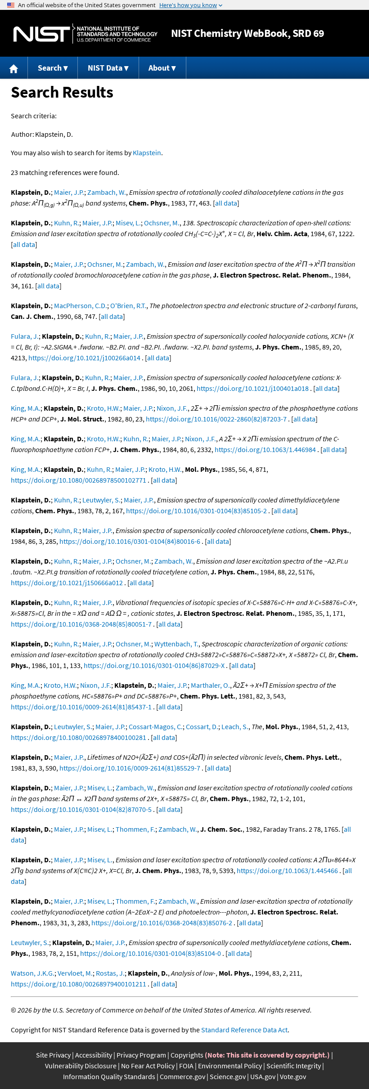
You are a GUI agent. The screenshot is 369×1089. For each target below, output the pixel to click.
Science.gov (228, 1076)
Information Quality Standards (109, 1076)
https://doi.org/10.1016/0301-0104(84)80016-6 (129, 541)
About (159, 68)
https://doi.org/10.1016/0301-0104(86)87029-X (154, 665)
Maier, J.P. (69, 192)
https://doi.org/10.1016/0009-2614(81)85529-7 (129, 767)
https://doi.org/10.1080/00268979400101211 (78, 983)
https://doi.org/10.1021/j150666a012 (67, 582)
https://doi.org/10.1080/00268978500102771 (78, 479)
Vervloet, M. (75, 972)
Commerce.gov (182, 1076)
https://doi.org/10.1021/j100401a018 (253, 388)
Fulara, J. (25, 336)
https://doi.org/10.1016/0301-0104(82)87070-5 (81, 809)
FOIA (186, 1065)
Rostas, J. (110, 972)
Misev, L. (128, 222)
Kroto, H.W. (103, 407)
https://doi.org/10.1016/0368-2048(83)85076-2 (161, 922)
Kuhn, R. (66, 222)
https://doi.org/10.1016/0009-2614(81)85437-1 (81, 706)
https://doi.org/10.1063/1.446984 (265, 449)
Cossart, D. (202, 726)
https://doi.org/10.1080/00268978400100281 (78, 737)
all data (226, 202)
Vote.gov (293, 1076)
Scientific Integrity (293, 1065)
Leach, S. (234, 726)
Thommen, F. (135, 829)
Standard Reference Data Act (244, 1029)
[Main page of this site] (14, 68)
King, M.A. (25, 407)
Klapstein (147, 152)
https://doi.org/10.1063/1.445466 (287, 870)
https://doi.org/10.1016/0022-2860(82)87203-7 (216, 418)
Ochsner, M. (162, 222)
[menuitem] (14, 68)
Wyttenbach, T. (176, 643)
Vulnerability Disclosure (81, 1065)
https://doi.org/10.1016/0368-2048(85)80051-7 (81, 623)
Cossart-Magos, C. (156, 726)
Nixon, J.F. (172, 407)
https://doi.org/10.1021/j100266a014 (84, 357)
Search (50, 68)
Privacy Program (141, 1054)
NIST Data (105, 68)
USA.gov (262, 1076)
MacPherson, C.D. (80, 305)
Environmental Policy (230, 1065)
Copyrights (187, 1054)
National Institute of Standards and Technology (86, 33)
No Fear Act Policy (148, 1065)
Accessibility (93, 1054)
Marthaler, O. (210, 685)
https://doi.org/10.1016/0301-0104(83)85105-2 (196, 510)
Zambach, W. (106, 192)
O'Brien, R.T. (128, 305)
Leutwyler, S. (101, 499)
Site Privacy (53, 1054)
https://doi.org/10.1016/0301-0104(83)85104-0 (150, 953)
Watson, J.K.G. (32, 972)
